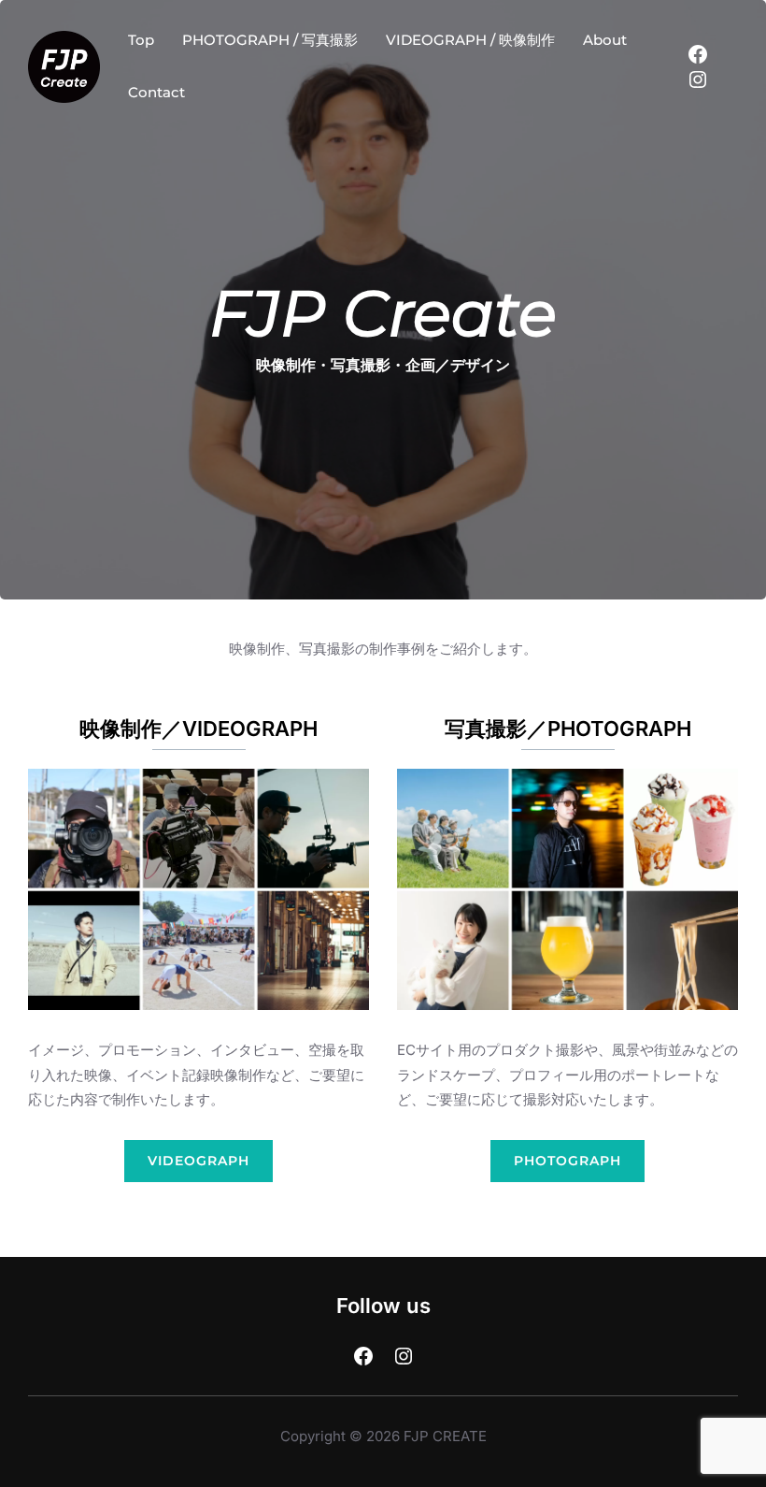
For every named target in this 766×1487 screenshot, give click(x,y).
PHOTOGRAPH (567, 1160)
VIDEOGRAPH (198, 1160)
